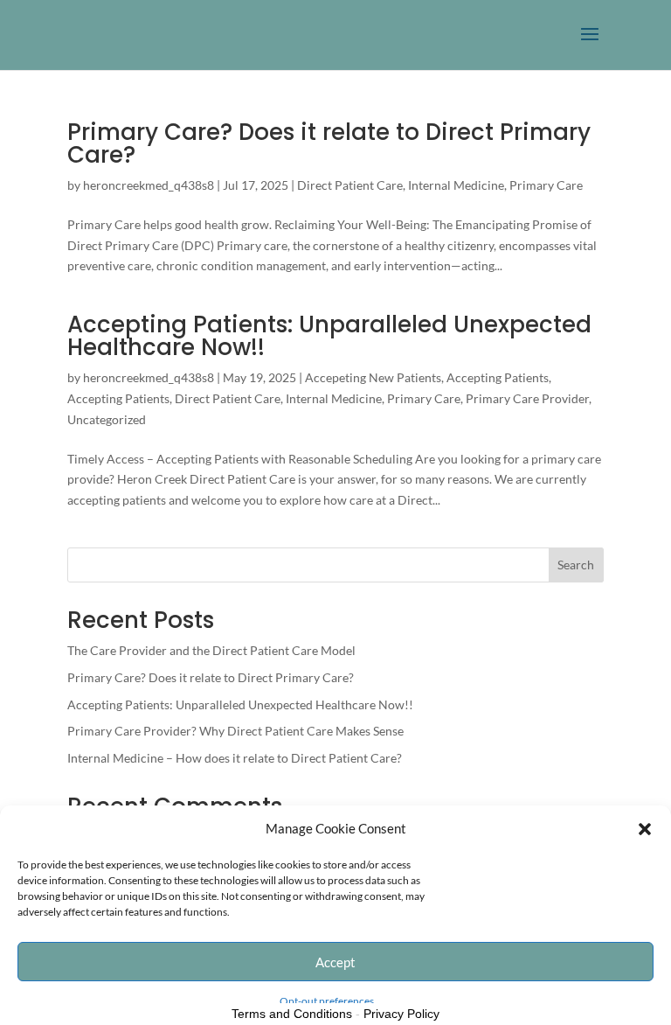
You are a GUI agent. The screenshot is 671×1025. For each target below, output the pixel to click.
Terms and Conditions (292, 1014)
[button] (645, 829)
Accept (335, 962)
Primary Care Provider (527, 398)
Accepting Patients (497, 377)
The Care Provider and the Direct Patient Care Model (211, 650)
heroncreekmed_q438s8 (148, 185)
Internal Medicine (456, 185)
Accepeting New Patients (373, 377)
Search (575, 564)
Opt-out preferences (327, 1001)
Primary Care (546, 185)
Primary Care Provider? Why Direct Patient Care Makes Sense (235, 730)
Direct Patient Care (350, 185)
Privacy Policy (401, 1014)
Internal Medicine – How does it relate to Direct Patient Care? (234, 757)
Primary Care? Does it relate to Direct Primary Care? (329, 143)
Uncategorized (106, 419)
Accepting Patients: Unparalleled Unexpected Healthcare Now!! (329, 336)
